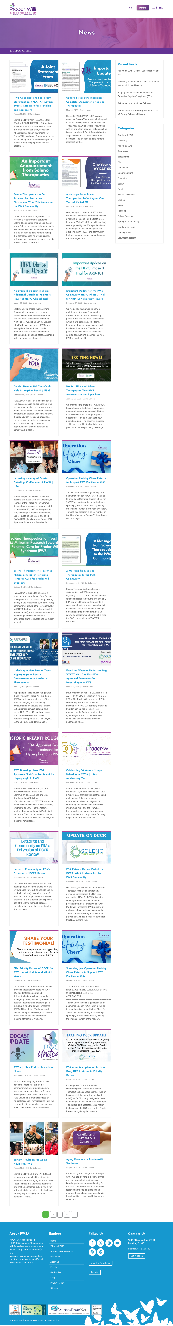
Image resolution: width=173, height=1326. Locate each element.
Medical (121, 200)
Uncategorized (124, 232)
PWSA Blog (21, 51)
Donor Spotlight (125, 173)
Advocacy (122, 140)
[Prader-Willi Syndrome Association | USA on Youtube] (117, 1243)
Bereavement (124, 156)
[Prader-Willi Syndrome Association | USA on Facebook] (92, 1243)
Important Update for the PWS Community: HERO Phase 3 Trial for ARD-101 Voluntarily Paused (85, 295)
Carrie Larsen (35, 114)
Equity (121, 183)
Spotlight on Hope (126, 227)
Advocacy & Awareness (61, 1251)
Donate (142, 7)
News (120, 205)
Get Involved (56, 1272)
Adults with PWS (126, 135)
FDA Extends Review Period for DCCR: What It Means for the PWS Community (84, 873)
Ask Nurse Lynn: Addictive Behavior (134, 103)
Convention (123, 167)
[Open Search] (130, 8)
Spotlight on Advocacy (128, 221)
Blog (120, 162)
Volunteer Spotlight (127, 238)
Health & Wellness (126, 194)
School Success (125, 216)
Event (120, 189)
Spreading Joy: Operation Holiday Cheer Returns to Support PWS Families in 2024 (86, 972)
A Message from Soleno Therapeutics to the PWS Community (81, 575)
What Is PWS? (57, 1246)
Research (122, 211)
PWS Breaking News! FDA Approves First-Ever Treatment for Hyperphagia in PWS (34, 774)
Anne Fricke (34, 782)
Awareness (123, 151)
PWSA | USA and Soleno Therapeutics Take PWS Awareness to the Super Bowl (83, 390)
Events (53, 1267)
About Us (54, 1262)
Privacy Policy (57, 1283)
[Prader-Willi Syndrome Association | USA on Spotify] (100, 1252)
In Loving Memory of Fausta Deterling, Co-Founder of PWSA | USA (33, 482)
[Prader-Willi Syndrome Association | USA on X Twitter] (100, 1243)
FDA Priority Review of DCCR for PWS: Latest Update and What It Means (33, 972)
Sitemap (54, 1288)
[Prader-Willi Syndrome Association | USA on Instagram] (109, 1243)
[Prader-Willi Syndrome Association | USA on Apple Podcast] (92, 1252)
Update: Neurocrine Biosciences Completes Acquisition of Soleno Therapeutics (85, 102)
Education (122, 178)
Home (11, 51)
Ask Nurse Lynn (125, 146)
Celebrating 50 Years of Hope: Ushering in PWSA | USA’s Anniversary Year (84, 774)
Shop (52, 1277)
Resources (55, 1256)
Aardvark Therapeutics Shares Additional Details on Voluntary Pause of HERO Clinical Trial (32, 295)
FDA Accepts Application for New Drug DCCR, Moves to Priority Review (86, 1071)
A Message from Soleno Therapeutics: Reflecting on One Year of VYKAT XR (85, 198)
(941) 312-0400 (142, 1248)
